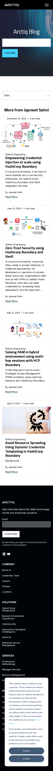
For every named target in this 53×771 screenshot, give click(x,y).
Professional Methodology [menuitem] (8, 662)
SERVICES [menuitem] (8, 655)
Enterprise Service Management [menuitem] (11, 644)
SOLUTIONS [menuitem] (9, 602)
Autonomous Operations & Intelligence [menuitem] (14, 630)
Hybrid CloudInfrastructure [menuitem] (8, 609)
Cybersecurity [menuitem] (9, 624)
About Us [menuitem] (6, 570)
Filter (7, 95)
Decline (26, 758)
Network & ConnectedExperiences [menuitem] (13, 617)
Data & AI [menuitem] (6, 637)
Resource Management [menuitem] (13, 675)
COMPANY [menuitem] (8, 564)
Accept (26, 750)
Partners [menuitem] (6, 586)
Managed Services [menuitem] (11, 669)
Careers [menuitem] (6, 581)
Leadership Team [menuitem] (10, 575)
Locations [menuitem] (6, 592)
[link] (11, 4)
